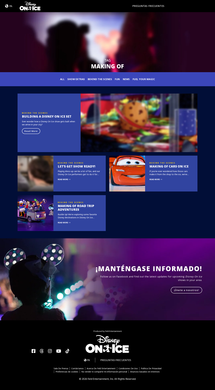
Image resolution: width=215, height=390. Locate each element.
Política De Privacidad (151, 368)
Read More (31, 131)
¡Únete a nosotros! (186, 290)
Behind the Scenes (100, 79)
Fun (117, 79)
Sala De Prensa (61, 368)
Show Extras (76, 79)
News (126, 79)
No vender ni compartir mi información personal (104, 371)
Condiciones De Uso (128, 368)
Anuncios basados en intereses (145, 371)
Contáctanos (77, 368)
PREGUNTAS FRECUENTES (148, 6)
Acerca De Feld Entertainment (101, 368)
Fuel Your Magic (144, 79)
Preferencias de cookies (67, 371)
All (62, 79)
